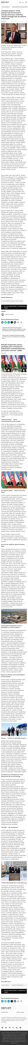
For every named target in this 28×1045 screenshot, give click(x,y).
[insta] (6, 1027)
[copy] (21, 322)
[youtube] (20, 1027)
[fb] (2, 322)
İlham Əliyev (5, 7)
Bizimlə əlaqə (20, 1012)
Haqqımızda (4, 1012)
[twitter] (12, 322)
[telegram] (8, 322)
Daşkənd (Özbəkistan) (17, 985)
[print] (18, 322)
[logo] (5, 2)
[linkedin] (15, 322)
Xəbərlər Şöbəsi (9, 314)
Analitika (4, 21)
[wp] (5, 322)
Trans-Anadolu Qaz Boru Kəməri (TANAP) (13, 301)
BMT (22, 112)
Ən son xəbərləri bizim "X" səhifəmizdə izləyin (15, 307)
